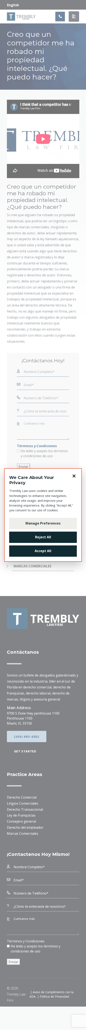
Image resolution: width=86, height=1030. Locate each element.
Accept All (43, 551)
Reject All (43, 537)
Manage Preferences (43, 523)
